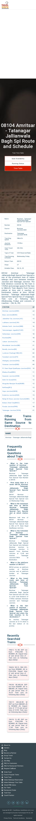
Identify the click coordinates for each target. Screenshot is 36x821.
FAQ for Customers (10, 763)
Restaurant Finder (9, 790)
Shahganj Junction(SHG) (11, 361)
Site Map (6, 761)
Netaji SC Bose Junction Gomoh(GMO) (16, 399)
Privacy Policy (8, 818)
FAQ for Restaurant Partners (13, 766)
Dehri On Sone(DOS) (9, 380)
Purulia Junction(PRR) (10, 406)
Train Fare (7, 793)
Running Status (18, 163)
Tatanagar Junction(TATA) (11, 410)
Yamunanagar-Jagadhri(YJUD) (12, 330)
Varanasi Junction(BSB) (10, 364)
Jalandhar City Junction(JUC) (12, 319)
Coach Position (8, 795)
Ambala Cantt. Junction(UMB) (12, 326)
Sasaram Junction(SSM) (11, 376)
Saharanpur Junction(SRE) (11, 334)
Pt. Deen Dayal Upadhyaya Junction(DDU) (16, 368)
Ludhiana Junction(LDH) (10, 322)
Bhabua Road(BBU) (9, 372)
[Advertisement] (18, 18)
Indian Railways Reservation (13, 780)
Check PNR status (9, 785)
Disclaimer (29, 818)
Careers (6, 748)
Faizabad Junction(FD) (10, 357)
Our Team (7, 787)
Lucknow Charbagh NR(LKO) (12, 353)
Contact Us (7, 758)
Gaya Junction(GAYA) (10, 391)
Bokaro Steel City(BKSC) (11, 403)
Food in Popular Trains (11, 774)
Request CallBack (9, 768)
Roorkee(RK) (6, 338)
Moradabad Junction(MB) (11, 345)
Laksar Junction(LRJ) (9, 342)
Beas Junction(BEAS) (9, 315)
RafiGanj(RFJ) (7, 387)
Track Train (7, 777)
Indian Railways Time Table (12, 782)
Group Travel (8, 755)
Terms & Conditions (19, 818)
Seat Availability (18, 159)
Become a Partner (9, 753)
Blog (5, 750)
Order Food (7, 772)
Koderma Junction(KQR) (10, 395)
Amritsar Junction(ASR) (10, 311)
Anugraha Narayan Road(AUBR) (13, 383)
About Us (6, 745)
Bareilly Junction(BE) (9, 349)
